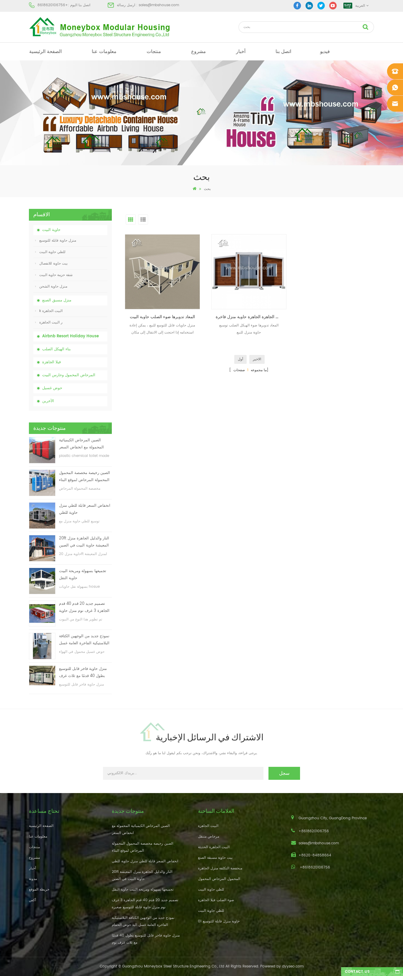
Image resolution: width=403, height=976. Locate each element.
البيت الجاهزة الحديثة (214, 847)
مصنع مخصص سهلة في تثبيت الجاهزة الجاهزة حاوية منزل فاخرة (251, 317)
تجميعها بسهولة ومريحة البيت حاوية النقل (82, 574)
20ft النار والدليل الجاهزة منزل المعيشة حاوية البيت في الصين (84, 542)
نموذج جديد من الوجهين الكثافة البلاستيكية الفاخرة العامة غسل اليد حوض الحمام (84, 640)
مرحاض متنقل (208, 836)
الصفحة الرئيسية (45, 51)
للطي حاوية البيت (52, 252)
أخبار (240, 51)
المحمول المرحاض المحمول (219, 879)
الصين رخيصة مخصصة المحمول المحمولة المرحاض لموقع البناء (84, 476)
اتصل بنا (283, 51)
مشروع (198, 51)
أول (240, 359)
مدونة (33, 879)
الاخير (257, 359)
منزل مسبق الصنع (56, 300)
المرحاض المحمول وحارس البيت (68, 375)
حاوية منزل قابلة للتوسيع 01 (219, 921)
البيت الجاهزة (208, 826)
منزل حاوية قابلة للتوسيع (57, 240)
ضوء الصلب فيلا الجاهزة (216, 900)
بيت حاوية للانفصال (53, 263)
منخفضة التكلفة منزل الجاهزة (220, 868)
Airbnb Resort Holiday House (70, 336)
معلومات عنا (104, 51)
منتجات (154, 51)
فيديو (325, 51)
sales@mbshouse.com (159, 5)
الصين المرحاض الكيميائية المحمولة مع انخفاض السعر (81, 443)
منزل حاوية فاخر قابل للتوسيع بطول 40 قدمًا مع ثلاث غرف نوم (83, 673)
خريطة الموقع (39, 889)
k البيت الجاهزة (51, 311)
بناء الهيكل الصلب (56, 349)
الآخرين (48, 401)
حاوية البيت (51, 230)
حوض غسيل (52, 388)
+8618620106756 (52, 5)
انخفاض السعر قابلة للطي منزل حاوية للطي (84, 509)
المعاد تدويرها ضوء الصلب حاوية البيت (162, 317)
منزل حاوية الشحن (53, 286)
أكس (32, 900)
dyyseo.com (293, 966)
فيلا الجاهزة (51, 362)
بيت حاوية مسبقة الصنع (215, 858)
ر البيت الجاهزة (51, 322)
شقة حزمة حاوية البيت (56, 275)
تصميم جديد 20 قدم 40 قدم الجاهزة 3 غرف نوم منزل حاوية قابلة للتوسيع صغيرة (84, 608)
